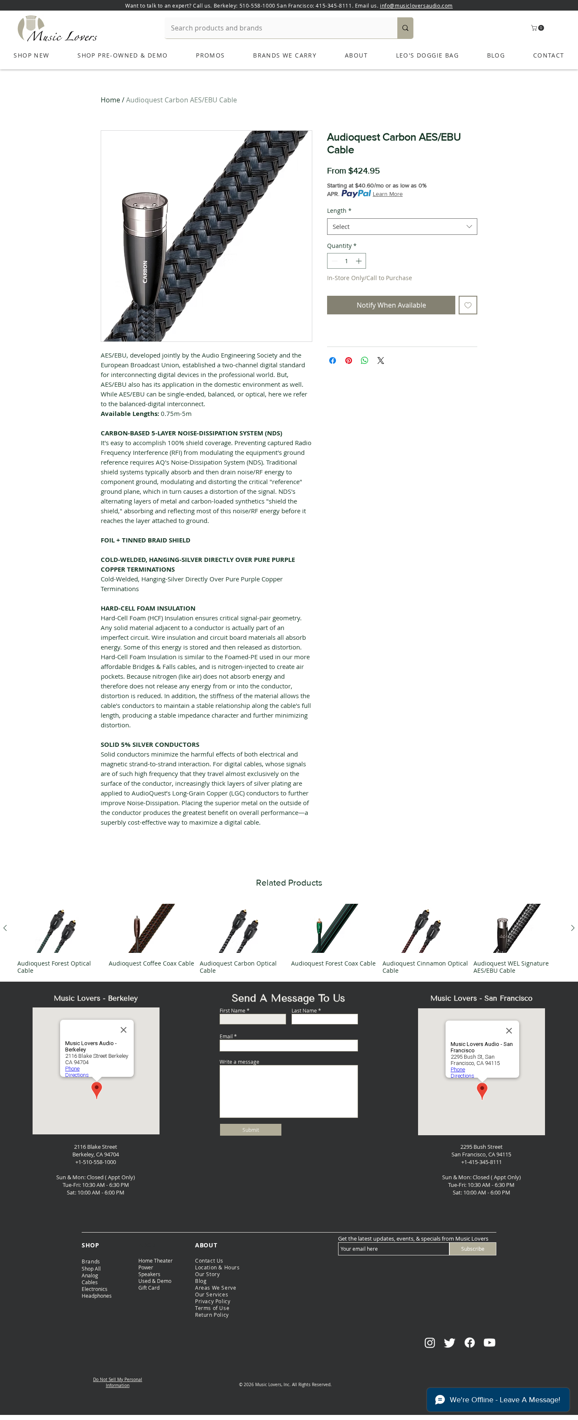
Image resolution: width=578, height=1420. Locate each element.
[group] (289, 938)
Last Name (304, 1010)
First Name (232, 1010)
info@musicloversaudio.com (416, 5)
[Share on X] (381, 360)
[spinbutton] (346, 260)
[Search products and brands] (405, 28)
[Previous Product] (5, 928)
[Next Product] (573, 928)
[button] (538, 28)
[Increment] (359, 260)
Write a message (239, 1061)
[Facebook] (469, 1342)
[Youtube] (489, 1342)
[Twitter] (450, 1342)
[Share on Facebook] (333, 360)
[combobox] (402, 226)
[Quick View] (61, 928)
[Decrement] (333, 260)
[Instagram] (430, 1342)
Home (110, 100)
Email (226, 1036)
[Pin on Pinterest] (349, 360)
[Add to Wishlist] (468, 305)
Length (339, 210)
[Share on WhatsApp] (365, 360)
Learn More (388, 193)
